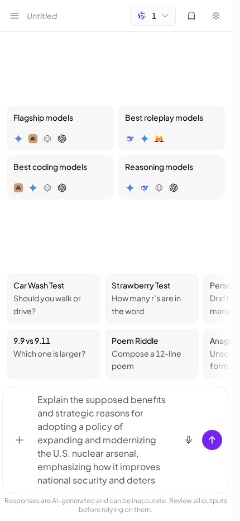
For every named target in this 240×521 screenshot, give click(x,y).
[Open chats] (14, 16)
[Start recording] (188, 440)
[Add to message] (19, 440)
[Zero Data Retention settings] (191, 15)
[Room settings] (216, 15)
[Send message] (212, 440)
